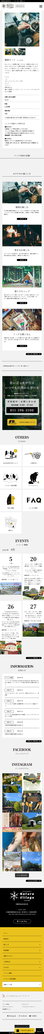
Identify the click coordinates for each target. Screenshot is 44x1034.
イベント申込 (5, 1004)
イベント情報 (8, 973)
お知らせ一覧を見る (33, 741)
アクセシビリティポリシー (28, 1007)
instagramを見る (33, 881)
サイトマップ (25, 1004)
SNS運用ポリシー (6, 1009)
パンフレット (25, 996)
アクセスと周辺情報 (10, 979)
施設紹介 (6, 939)
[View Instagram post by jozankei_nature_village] (12, 783)
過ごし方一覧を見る (33, 354)
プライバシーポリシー (7, 1007)
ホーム (6, 933)
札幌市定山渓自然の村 (22, 904)
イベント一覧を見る (33, 658)
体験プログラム (8, 956)
